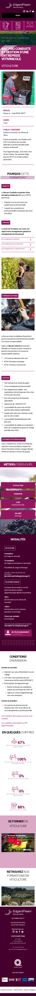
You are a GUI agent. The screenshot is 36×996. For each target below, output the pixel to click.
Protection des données (6, 990)
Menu (18, 15)
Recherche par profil (18, 922)
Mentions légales (18, 990)
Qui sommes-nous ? (18, 918)
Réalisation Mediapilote (30, 990)
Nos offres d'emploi (18, 925)
